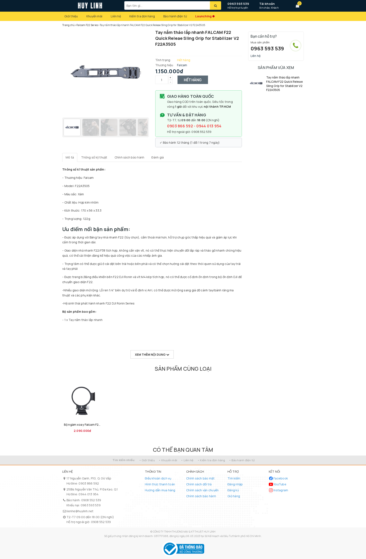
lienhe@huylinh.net (80, 511)
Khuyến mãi (94, 16)
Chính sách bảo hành (201, 496)
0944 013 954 (209, 125)
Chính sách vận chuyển (202, 490)
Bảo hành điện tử (175, 16)
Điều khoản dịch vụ (158, 478)
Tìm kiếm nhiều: (123, 460)
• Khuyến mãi (168, 460)
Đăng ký (233, 490)
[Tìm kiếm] (215, 5)
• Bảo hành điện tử (242, 460)
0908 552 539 (91, 500)
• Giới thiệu (147, 460)
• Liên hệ (187, 460)
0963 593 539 (238, 3)
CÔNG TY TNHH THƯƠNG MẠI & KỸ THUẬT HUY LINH (184, 531)
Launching (203, 16)
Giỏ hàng (233, 496)
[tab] (69, 157)
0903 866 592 (180, 125)
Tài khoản (267, 3)
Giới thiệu (71, 16)
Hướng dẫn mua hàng (160, 490)
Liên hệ (116, 16)
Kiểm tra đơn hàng (142, 16)
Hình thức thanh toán (160, 484)
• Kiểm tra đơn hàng (211, 460)
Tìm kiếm (233, 478)
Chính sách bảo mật (200, 478)
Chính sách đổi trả (199, 484)
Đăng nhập (235, 484)
